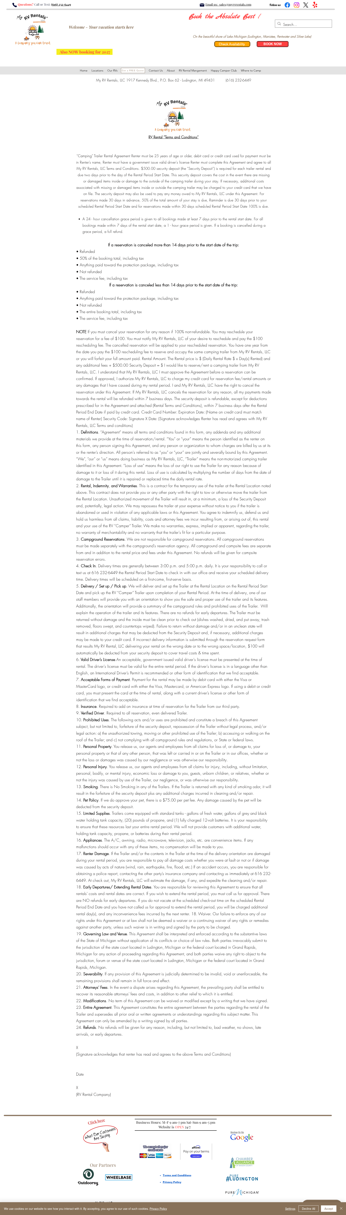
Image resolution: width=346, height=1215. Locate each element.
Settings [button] (290, 1209)
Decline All (308, 1209)
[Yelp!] (315, 5)
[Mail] (201, 5)
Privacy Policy (158, 1209)
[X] (305, 5)
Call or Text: (42, 4)
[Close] (341, 1208)
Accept (328, 1209)
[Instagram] (296, 5)
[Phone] (14, 5)
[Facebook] (287, 5)
